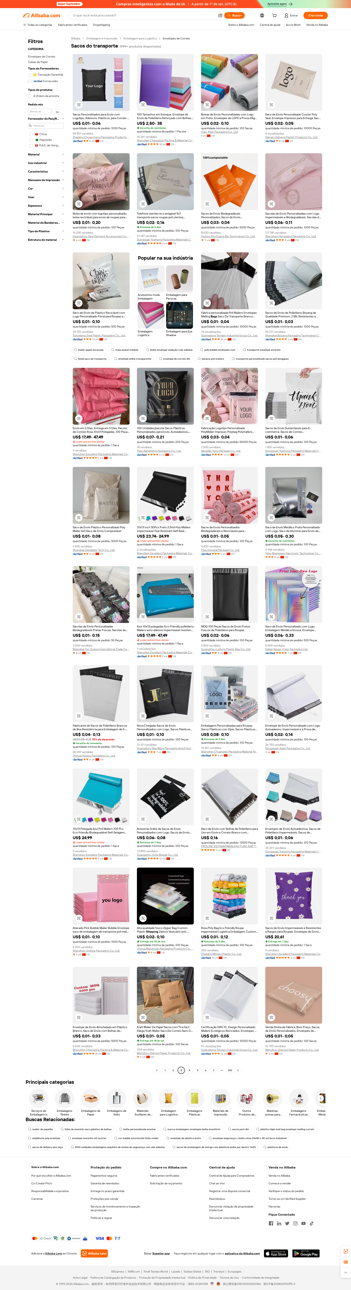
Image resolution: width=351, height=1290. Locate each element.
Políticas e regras (101, 1217)
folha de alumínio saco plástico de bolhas (88, 1129)
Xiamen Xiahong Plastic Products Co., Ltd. (291, 137)
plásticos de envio (278, 1147)
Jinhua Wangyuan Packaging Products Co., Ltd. (165, 948)
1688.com (134, 1271)
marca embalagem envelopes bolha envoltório (193, 1129)
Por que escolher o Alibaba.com (51, 1175)
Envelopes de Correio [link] (176, 38)
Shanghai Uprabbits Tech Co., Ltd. (94, 550)
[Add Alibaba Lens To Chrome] (94, 1253)
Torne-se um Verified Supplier (287, 1198)
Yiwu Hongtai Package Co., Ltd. (220, 550)
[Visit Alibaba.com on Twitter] (287, 1223)
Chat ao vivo (217, 1183)
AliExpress (117, 1271)
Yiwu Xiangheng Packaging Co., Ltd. (159, 450)
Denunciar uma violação (224, 1217)
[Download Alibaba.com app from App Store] (276, 1253)
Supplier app (161, 1253)
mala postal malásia (126, 349)
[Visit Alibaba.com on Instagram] (295, 1223)
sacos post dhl (240, 1129)
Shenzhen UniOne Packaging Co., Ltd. (96, 950)
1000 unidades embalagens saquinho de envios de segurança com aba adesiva (120, 1147)
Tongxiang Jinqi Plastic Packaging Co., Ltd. (99, 335)
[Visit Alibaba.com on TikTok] (311, 1223)
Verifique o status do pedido (286, 1191)
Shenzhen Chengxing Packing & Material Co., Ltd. (165, 140)
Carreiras (37, 1198)
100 (230, 1070)
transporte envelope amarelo (264, 349)
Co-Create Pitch (41, 1183)
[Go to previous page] (156, 1070)
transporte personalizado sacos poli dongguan (262, 358)
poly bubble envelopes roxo (219, 349)
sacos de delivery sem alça (47, 1147)
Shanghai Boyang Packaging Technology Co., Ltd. (293, 335)
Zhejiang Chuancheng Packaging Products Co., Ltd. (101, 137)
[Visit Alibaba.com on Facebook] (271, 1223)
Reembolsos (217, 1198)
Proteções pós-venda (104, 1198)
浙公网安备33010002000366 (242, 1284)
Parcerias (274, 1206)
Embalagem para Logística (140, 38)
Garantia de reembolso (105, 1183)
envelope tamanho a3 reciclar (89, 1138)
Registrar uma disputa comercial (229, 1191)
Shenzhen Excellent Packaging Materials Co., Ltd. (101, 454)
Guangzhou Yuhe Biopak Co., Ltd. (157, 854)
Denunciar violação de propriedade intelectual (231, 1208)
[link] (345, 1251)
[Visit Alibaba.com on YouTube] (303, 1223)
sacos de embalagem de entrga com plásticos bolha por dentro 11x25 (216, 1147)
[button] (220, 15)
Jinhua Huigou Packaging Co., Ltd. (94, 755)
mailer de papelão (42, 1129)
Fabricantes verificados (164, 1175)
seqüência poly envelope (46, 1138)
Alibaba (75, 38)
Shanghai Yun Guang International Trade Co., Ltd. (101, 649)
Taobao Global (192, 1271)
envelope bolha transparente (134, 358)
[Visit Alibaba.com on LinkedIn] (279, 1223)
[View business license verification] (212, 1284)
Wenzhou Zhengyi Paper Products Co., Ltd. (164, 1053)
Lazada (175, 1271)
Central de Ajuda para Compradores (231, 1175)
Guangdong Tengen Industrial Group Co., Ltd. (229, 335)
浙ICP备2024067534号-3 (279, 1284)
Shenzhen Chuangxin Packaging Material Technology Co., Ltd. (229, 751)
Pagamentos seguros (104, 1175)
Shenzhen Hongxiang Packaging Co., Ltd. (290, 236)
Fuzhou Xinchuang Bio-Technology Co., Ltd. (228, 236)
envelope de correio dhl (176, 358)
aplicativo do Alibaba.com (242, 1253)
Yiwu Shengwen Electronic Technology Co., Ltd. (293, 553)
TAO (207, 1271)
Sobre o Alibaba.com (45, 1167)
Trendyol (218, 1271)
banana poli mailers (213, 358)
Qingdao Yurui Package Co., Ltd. (221, 450)
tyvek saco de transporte (92, 358)
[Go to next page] (238, 1070)
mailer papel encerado (91, 349)
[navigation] (46, 555)
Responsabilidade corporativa (50, 1191)
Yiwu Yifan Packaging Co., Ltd (219, 131)
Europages (234, 1271)
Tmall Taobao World (155, 1271)
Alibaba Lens (53, 1253)
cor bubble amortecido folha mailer (138, 1138)
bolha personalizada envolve (139, 1129)
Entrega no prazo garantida (107, 1191)
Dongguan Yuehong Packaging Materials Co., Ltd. (165, 239)
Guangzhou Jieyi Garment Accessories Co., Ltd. (101, 236)
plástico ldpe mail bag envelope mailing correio (287, 1129)
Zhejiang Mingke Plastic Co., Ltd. (221, 954)
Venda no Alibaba (279, 1175)
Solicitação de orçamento (166, 1183)
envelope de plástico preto (185, 1138)
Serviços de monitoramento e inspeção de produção (115, 1208)
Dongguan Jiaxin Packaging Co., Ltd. (287, 748)
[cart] (275, 16)
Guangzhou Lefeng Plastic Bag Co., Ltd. (226, 649)
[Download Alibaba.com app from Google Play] (306, 1253)
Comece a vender (280, 1183)
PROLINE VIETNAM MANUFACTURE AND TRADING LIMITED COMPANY (229, 846)
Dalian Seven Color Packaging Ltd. (286, 649)
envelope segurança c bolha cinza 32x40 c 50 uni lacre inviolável (250, 1138)
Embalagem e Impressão (101, 38)
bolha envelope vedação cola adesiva (171, 349)
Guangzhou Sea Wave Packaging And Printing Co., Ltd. (165, 748)
